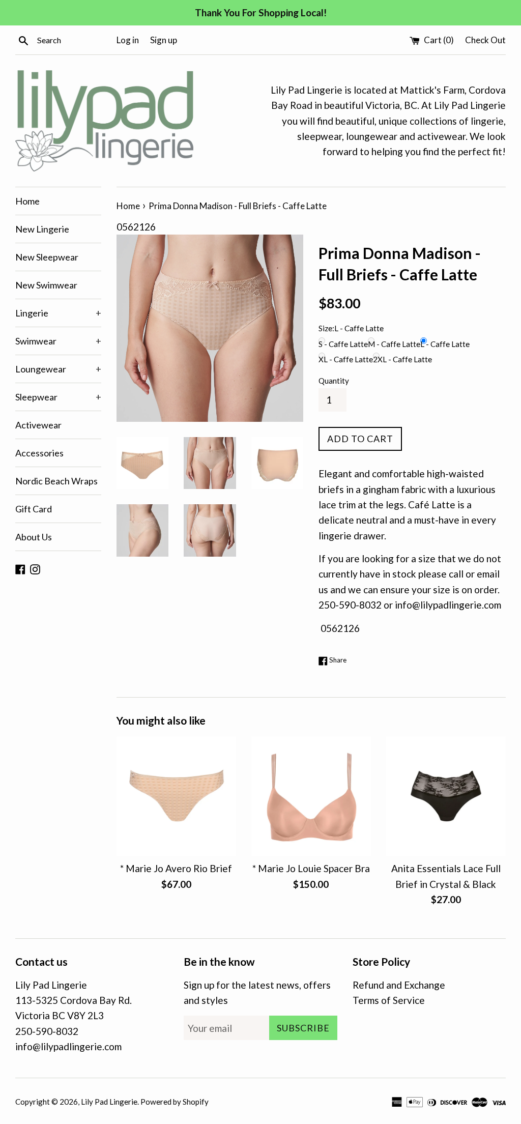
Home (27, 201)
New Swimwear (46, 285)
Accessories (39, 452)
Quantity (334, 380)
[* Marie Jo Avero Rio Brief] (176, 796)
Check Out (485, 40)
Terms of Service (389, 1000)
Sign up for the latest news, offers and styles (257, 992)
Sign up (163, 40)
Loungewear (58, 368)
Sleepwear (58, 396)
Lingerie (58, 313)
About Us (33, 536)
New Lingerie (42, 229)
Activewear (38, 424)
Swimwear (58, 341)
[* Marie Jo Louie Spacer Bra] (311, 796)
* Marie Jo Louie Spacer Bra (311, 868)
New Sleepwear (46, 257)
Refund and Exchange (399, 985)
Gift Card (33, 508)
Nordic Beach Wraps (56, 480)
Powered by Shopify (174, 1101)
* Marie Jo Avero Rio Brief (176, 868)
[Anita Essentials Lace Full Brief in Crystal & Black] (446, 796)
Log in (128, 40)
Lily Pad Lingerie (109, 1101)
